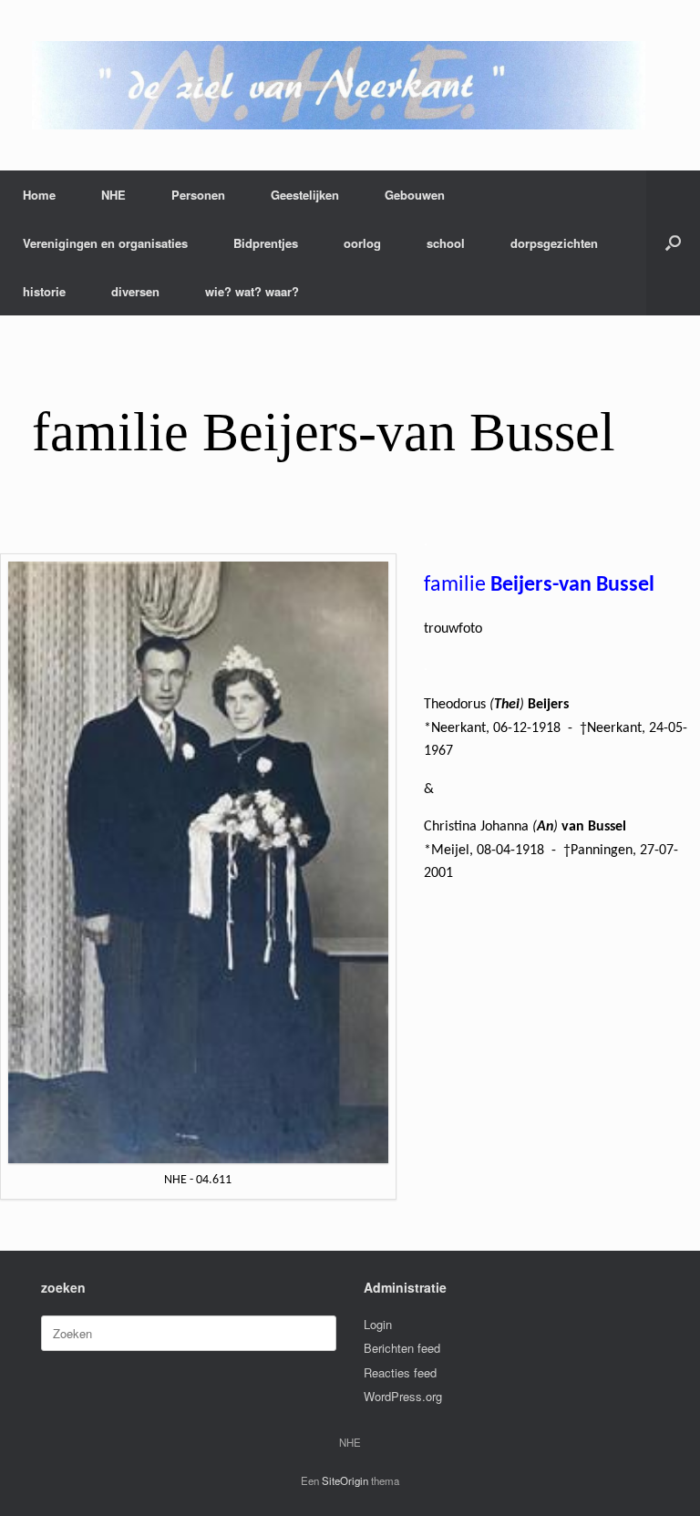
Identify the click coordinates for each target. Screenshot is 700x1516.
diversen (135, 291)
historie (44, 291)
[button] (673, 242)
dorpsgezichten (554, 243)
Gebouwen (415, 194)
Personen (198, 194)
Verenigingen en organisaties (105, 243)
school (446, 243)
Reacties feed (400, 1372)
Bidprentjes (265, 243)
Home (39, 194)
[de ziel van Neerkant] (338, 85)
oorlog (362, 243)
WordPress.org (403, 1396)
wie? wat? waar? (252, 291)
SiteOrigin (345, 1480)
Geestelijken (305, 194)
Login (378, 1324)
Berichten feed (402, 1347)
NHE (113, 194)
